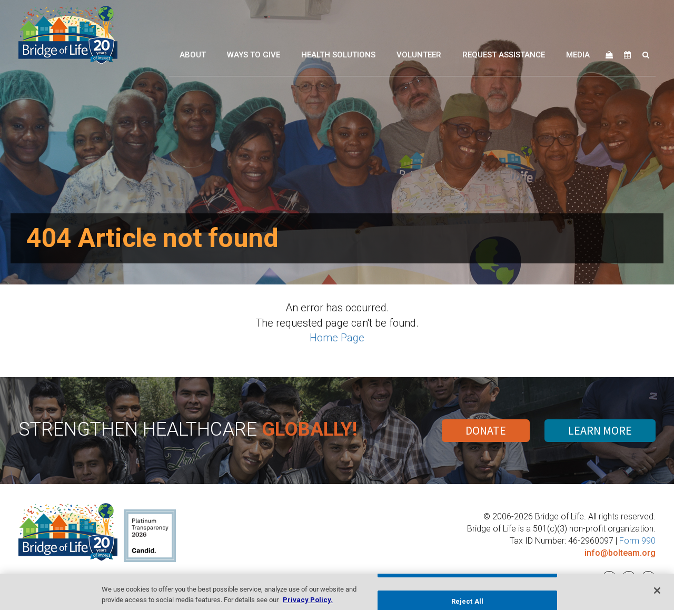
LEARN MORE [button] (600, 430)
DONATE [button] (485, 430)
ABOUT (193, 55)
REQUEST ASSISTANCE (503, 55)
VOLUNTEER (419, 55)
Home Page (337, 337)
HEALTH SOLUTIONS (338, 55)
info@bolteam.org (620, 553)
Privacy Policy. (308, 599)
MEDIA (578, 55)
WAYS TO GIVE (253, 55)
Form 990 (637, 541)
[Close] (657, 590)
